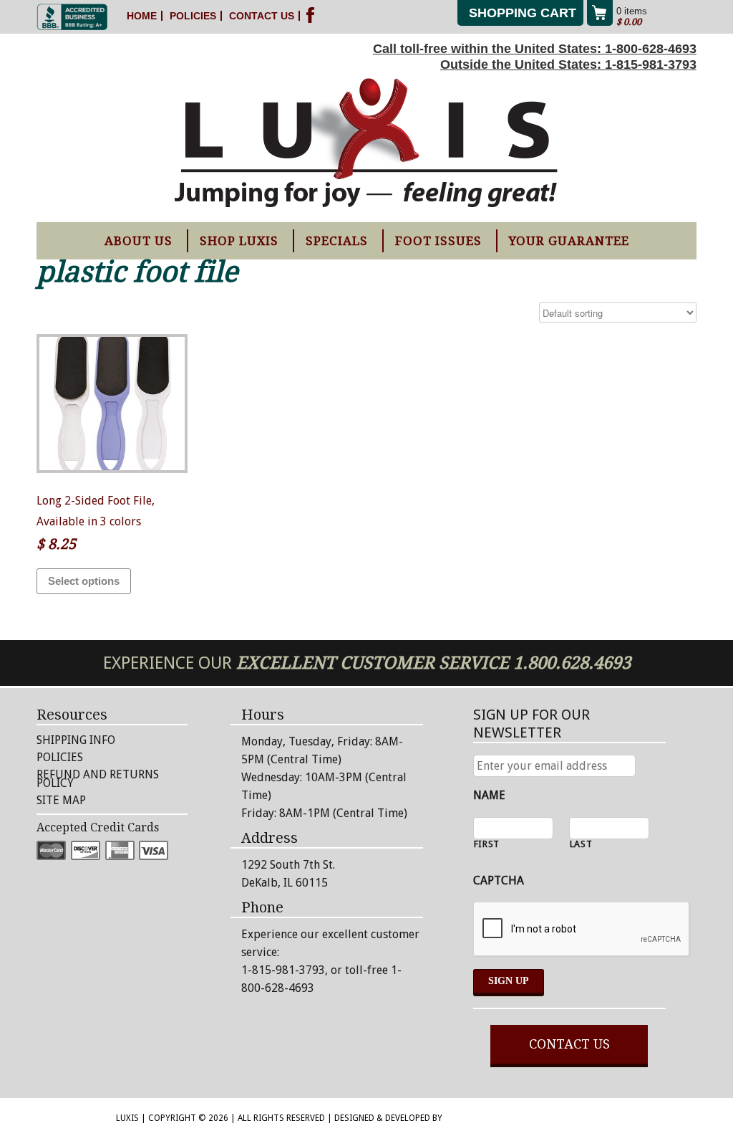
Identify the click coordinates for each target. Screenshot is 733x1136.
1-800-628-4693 (650, 49)
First (487, 844)
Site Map (61, 800)
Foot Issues (438, 241)
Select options (84, 581)
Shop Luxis (239, 241)
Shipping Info (76, 740)
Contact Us (261, 16)
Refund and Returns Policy (98, 779)
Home (142, 16)
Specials (337, 241)
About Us (139, 241)
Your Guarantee (569, 241)
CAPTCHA (498, 880)
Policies (193, 16)
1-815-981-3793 (650, 64)
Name (489, 795)
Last (581, 844)
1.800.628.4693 (572, 663)
